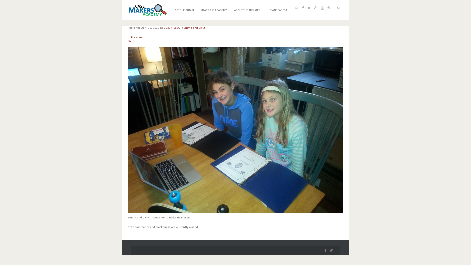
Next (132, 41)
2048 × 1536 (172, 27)
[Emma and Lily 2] (235, 130)
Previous (135, 37)
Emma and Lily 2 (194, 27)
